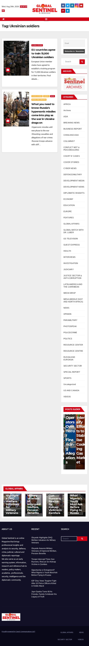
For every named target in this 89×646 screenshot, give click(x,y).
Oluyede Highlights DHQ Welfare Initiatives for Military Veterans (12, 503)
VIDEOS (67, 397)
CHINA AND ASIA (71, 135)
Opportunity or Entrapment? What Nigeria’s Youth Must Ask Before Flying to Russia (76, 498)
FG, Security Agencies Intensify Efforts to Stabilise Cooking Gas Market (79, 428)
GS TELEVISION (71, 239)
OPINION (67, 314)
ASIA (66, 117)
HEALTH (67, 251)
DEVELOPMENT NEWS (74, 187)
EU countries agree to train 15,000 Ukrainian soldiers (43, 53)
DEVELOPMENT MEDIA (74, 181)
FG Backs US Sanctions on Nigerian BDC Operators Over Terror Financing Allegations (68, 420)
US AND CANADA (71, 390)
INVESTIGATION (71, 263)
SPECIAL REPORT (72, 372)
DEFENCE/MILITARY (73, 175)
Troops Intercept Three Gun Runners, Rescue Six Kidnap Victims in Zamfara (55, 500)
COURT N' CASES (72, 156)
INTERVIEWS (69, 257)
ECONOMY (68, 199)
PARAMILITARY (70, 320)
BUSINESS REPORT (73, 129)
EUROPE (46, 96)
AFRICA (67, 104)
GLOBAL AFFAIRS (37, 45)
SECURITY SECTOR (73, 366)
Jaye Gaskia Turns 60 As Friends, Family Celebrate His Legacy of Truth (44, 594)
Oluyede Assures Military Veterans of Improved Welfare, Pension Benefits (44, 550)
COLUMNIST (69, 141)
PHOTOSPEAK (70, 326)
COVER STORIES (37, 96)
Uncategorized (70, 384)
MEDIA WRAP (70, 293)
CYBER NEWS (70, 168)
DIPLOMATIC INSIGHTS (74, 193)
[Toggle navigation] (46, 19)
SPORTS (67, 378)
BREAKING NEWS (72, 123)
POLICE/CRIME (70, 333)
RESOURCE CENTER (73, 345)
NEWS (52, 96)
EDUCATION (69, 205)
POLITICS (68, 339)
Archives (67, 110)
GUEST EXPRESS (72, 245)
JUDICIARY (69, 269)
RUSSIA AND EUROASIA (39, 99)
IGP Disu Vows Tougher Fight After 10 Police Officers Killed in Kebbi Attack (43, 583)
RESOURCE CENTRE (73, 351)
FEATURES (69, 218)
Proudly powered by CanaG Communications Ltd (18, 631)
